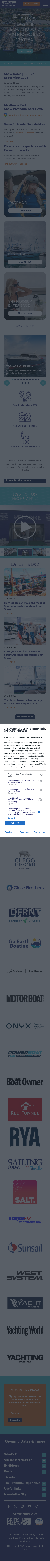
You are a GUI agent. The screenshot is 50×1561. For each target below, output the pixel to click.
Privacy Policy (39, 832)
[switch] (40, 781)
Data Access (25, 832)
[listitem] (25, 775)
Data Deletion (10, 832)
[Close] (45, 729)
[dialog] (25, 780)
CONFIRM (15, 823)
